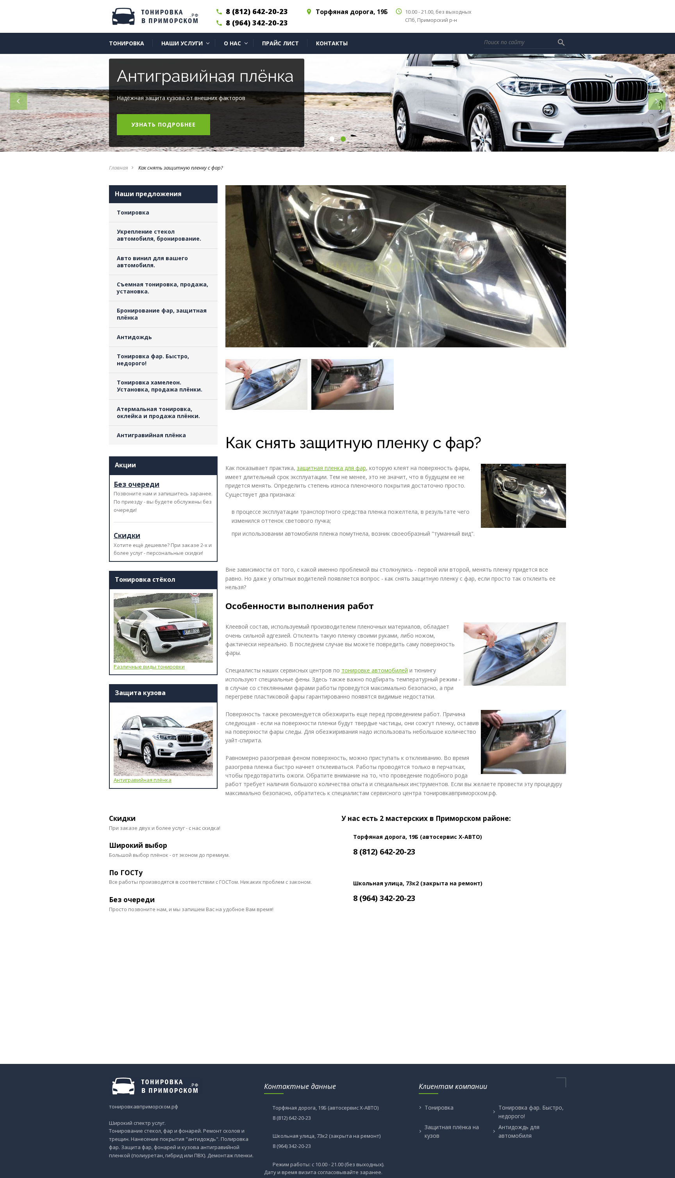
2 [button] (342, 139)
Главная (118, 167)
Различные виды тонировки (149, 666)
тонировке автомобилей (374, 670)
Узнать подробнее (163, 124)
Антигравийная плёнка (142, 779)
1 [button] (331, 139)
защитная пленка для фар (331, 468)
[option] (337, 103)
